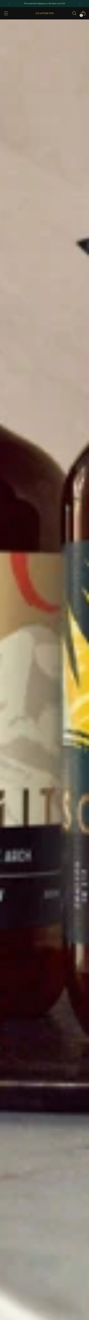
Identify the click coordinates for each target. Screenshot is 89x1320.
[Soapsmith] (44, 13)
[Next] (79, 3)
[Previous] (9, 3)
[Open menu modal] (6, 13)
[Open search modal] (74, 13)
